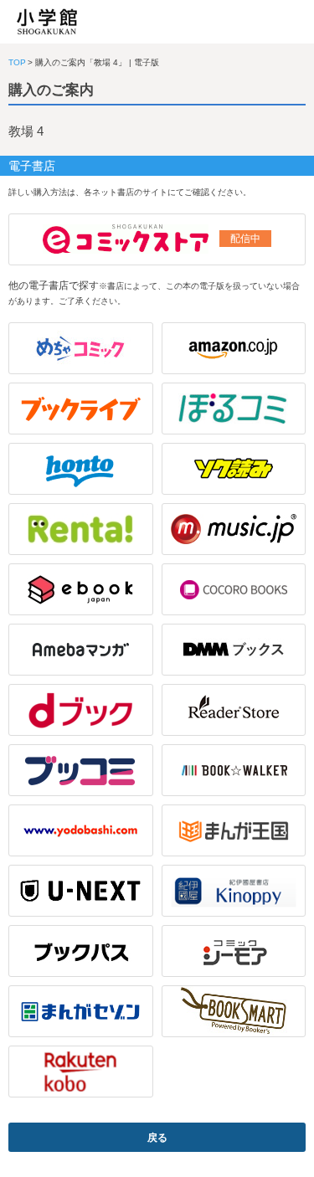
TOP (17, 62)
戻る (157, 1138)
